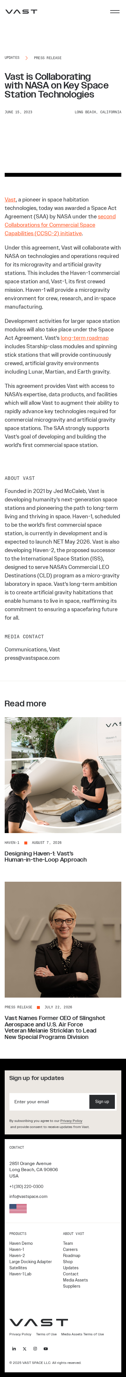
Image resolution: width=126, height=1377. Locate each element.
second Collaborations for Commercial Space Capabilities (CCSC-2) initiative (60, 225)
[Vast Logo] (38, 1322)
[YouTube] (45, 1348)
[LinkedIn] (14, 1348)
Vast (10, 200)
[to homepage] (21, 11)
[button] (115, 11)
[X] (24, 1348)
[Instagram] (35, 1348)
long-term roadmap (85, 338)
